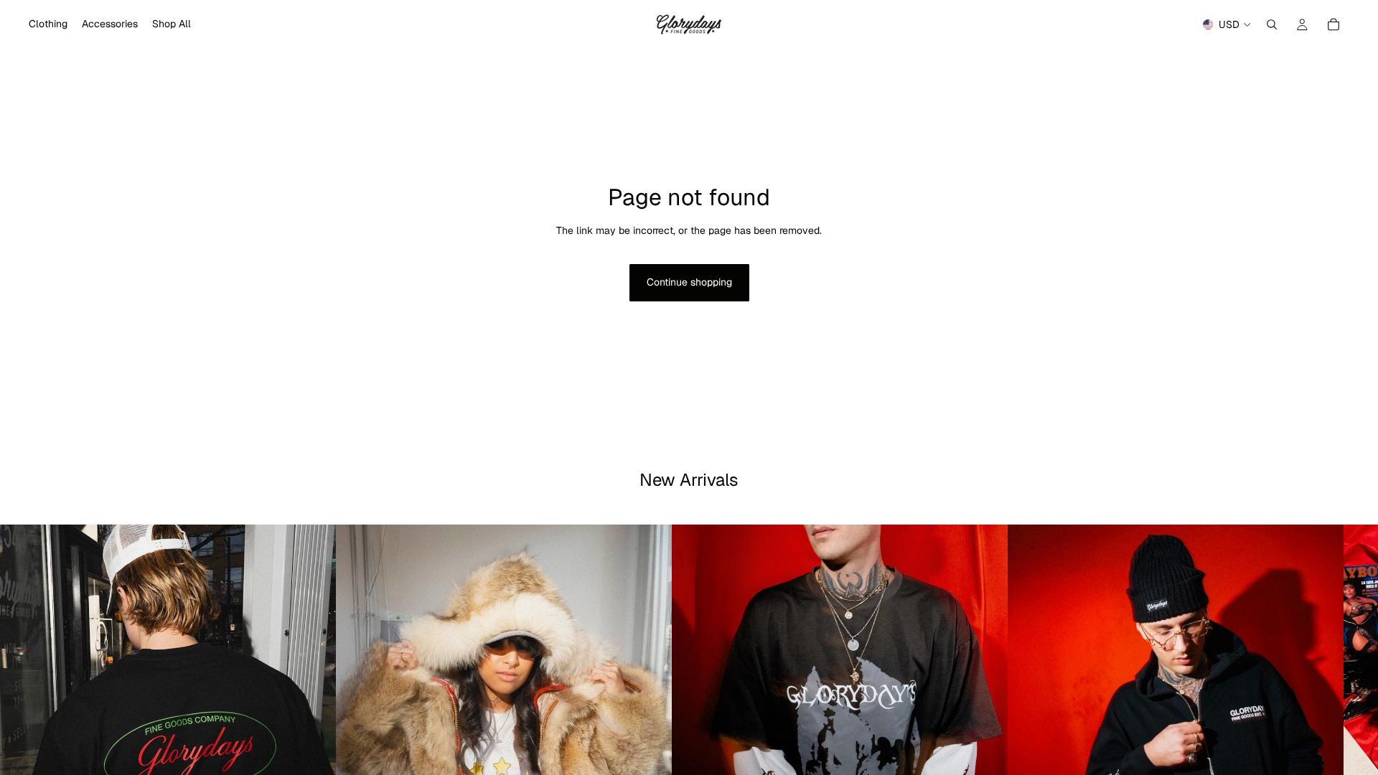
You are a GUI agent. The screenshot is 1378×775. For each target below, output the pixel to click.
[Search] (1272, 24)
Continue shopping (689, 282)
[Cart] (1333, 24)
